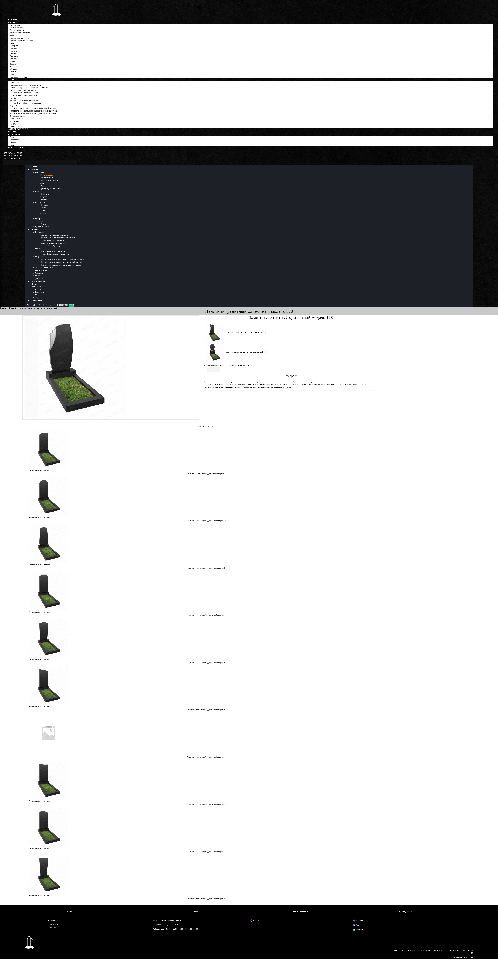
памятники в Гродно (246, 384)
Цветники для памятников (21, 40)
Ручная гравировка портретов (23, 90)
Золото (13, 64)
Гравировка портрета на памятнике (25, 85)
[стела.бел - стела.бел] (56, 10)
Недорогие (14, 46)
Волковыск (15, 140)
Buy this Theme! (60, 305)
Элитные (14, 51)
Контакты (14, 134)
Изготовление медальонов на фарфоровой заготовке (33, 113)
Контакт (53, 928)
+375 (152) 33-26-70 (12, 158)
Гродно (13, 137)
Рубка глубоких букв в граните (23, 95)
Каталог (13, 22)
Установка (14, 121)
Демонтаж (14, 126)
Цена (12, 43)
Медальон (14, 106)
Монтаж (13, 124)
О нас (12, 131)
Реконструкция (16, 118)
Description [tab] (213, 369)
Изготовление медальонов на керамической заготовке (34, 111)
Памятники (15, 25)
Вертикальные (16, 27)
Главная (13, 19)
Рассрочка (15, 147)
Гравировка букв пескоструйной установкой (29, 87)
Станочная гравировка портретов (24, 93)
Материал (14, 69)
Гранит (13, 72)
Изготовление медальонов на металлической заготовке (34, 108)
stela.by (256, 920)
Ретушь (13, 98)
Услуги (13, 79)
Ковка (12, 66)
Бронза (13, 59)
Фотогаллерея (18, 129)
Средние (13, 48)
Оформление (15, 53)
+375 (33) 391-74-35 (12, 153)
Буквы (12, 61)
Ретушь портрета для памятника (24, 100)
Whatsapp (359, 920)
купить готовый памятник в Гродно (285, 382)
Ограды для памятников (20, 38)
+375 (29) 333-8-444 (12, 156)
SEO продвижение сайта (462, 958)
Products (13, 308)
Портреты (14, 56)
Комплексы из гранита (20, 33)
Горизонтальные (17, 30)
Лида (12, 145)
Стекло (13, 74)
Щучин (13, 142)
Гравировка (15, 82)
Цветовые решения (18, 77)
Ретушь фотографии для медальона (25, 103)
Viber (357, 925)
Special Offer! (35, 305)
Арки (12, 35)
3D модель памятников (20, 116)
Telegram (359, 930)
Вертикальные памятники (238, 365)
